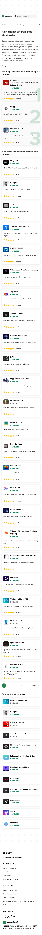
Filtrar (4, 66)
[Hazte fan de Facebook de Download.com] (4, 916)
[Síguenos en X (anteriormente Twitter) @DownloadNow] (8, 916)
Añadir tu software (9, 872)
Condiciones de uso (9, 894)
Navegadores (24, 25)
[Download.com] (7, 16)
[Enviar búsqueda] (15, 16)
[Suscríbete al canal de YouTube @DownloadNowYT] (13, 916)
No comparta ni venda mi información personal (18, 901)
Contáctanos (7, 876)
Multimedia (15, 25)
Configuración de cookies (11, 905)
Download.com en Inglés (11, 879)
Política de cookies (9, 898)
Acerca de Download (9, 868)
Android (4, 25)
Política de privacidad (10, 890)
